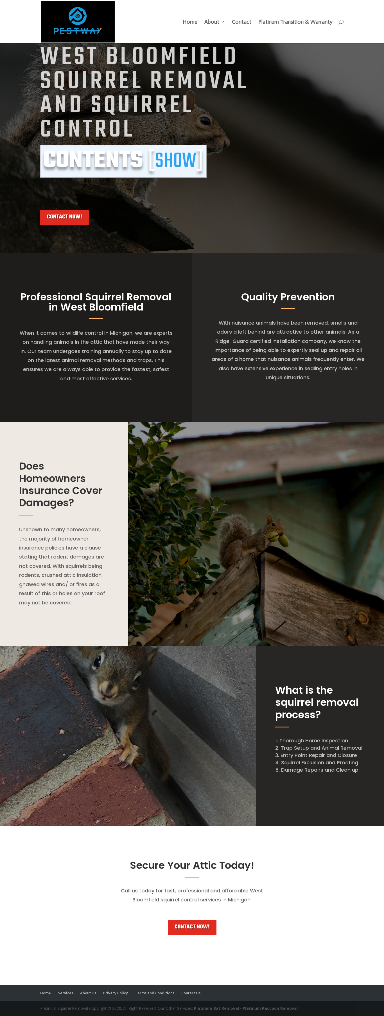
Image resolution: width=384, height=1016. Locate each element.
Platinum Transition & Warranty (295, 22)
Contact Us (190, 992)
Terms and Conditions (154, 992)
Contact (241, 22)
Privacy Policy (115, 992)
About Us (88, 992)
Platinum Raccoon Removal (270, 1008)
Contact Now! (64, 217)
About (211, 22)
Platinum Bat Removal (216, 1008)
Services (65, 992)
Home (190, 22)
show (175, 161)
